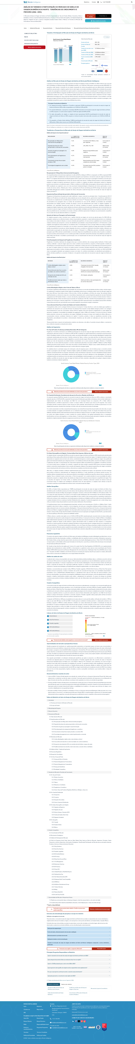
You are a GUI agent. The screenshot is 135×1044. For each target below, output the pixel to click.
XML (25, 1012)
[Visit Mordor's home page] (32, 2)
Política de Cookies (41, 1035)
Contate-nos (27, 1009)
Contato (94, 2)
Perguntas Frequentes (42, 1027)
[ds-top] (98, 20)
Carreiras (26, 1032)
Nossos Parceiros (41, 1021)
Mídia (25, 1024)
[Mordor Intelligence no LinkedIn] (73, 1021)
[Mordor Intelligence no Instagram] (85, 1021)
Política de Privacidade (29, 1035)
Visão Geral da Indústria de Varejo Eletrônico (55, 993)
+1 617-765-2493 (106, 2)
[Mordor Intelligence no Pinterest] (82, 1021)
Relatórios (86, 2)
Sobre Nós (26, 1018)
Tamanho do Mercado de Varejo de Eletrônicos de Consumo (56, 988)
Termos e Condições (42, 1032)
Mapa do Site (40, 1009)
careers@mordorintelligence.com (80, 1015)
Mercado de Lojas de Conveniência (99, 988)
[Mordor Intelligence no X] (79, 1021)
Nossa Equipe (40, 1018)
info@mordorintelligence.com (59, 1022)
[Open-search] (132, 2)
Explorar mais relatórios (66, 984)
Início (25, 1006)
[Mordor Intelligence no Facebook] (76, 1021)
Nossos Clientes (28, 1021)
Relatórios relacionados (53, 984)
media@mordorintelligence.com (60, 1027)
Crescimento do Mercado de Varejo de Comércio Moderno (78, 993)
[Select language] (98, 2)
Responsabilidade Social (43, 1024)
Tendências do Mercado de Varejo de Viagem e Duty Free (77, 988)
